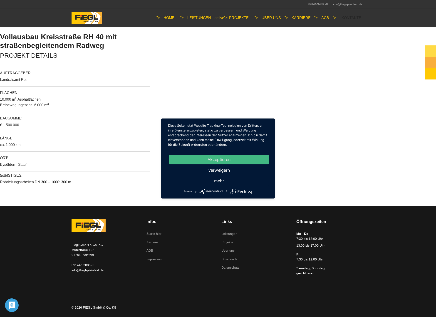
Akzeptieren (219, 159)
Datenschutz (230, 267)
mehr (219, 180)
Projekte (227, 242)
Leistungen (199, 18)
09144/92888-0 (318, 4)
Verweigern (219, 170)
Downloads (229, 259)
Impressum (154, 259)
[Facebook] (73, 4)
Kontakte (351, 18)
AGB (325, 18)
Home (169, 18)
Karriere (301, 18)
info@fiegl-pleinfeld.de (347, 4)
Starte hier (153, 233)
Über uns (271, 18)
